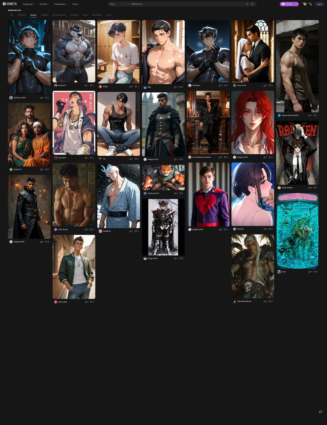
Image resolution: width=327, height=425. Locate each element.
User (109, 15)
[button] (252, 4)
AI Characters (59, 15)
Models (44, 15)
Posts (85, 15)
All (11, 15)
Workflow (97, 15)
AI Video (21, 15)
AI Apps (74, 15)
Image (33, 15)
